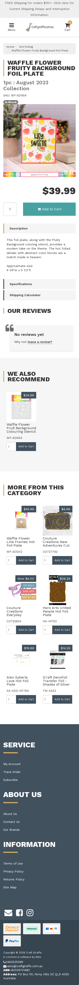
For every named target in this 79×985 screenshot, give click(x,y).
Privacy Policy (13, 871)
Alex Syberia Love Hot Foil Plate (17, 680)
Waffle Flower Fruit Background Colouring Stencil (21, 428)
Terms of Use (13, 863)
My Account (12, 764)
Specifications (21, 284)
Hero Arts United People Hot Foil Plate (57, 611)
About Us (10, 814)
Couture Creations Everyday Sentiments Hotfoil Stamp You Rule (18, 617)
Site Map (9, 887)
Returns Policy (13, 879)
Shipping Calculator (25, 295)
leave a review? (40, 342)
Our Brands (11, 829)
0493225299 (14, 962)
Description (19, 228)
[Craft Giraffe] (39, 27)
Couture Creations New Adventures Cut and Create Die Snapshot (56, 545)
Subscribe (10, 780)
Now (26, 578)
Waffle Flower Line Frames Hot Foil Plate (21, 541)
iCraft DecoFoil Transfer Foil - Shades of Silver (56, 680)
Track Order (12, 772)
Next (71, 172)
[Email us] (8, 912)
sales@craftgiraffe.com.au (24, 966)
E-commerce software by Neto (22, 957)
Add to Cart (51, 209)
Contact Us (11, 821)
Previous (66, 172)
